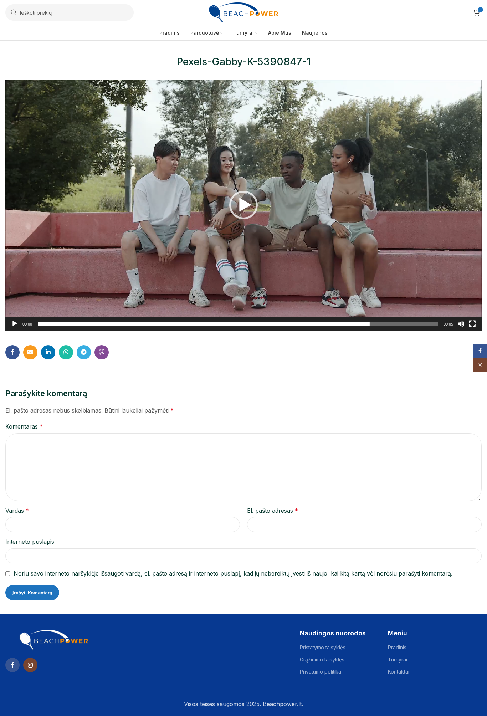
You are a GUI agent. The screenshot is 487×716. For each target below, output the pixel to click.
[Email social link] (30, 352)
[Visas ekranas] (472, 327)
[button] (243, 205)
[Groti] (14, 327)
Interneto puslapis (29, 541)
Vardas (17, 510)
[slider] (238, 324)
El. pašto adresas (272, 510)
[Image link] (53, 639)
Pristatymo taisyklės (322, 647)
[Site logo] (243, 11)
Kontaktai (398, 672)
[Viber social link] (101, 352)
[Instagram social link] (30, 665)
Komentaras (24, 426)
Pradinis (397, 647)
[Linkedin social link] (48, 352)
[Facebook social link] (12, 352)
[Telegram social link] (84, 352)
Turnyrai (397, 659)
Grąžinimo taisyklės (322, 659)
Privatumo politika (320, 672)
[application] (243, 205)
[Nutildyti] (461, 327)
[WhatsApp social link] (66, 352)
